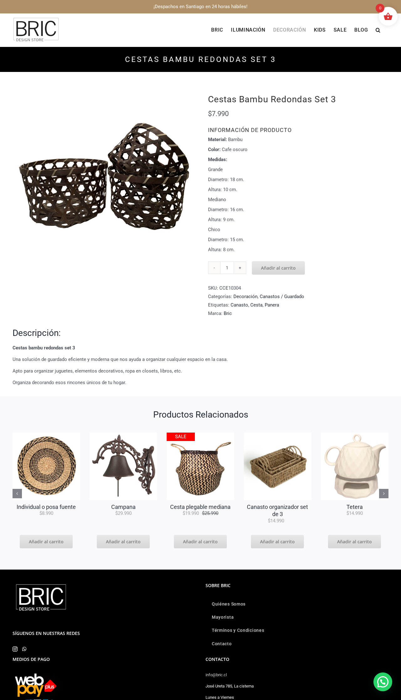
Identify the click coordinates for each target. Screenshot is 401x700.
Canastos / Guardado (282, 296)
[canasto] (123, 435)
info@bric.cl (216, 674)
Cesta (256, 305)
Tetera (277, 507)
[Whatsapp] (24, 649)
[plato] (354, 435)
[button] (378, 30)
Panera (272, 305)
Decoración (245, 296)
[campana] (46, 435)
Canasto (239, 305)
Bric (228, 313)
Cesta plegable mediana (123, 507)
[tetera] (277, 435)
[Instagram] (15, 649)
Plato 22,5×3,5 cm (354, 507)
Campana (46, 507)
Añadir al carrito (278, 268)
